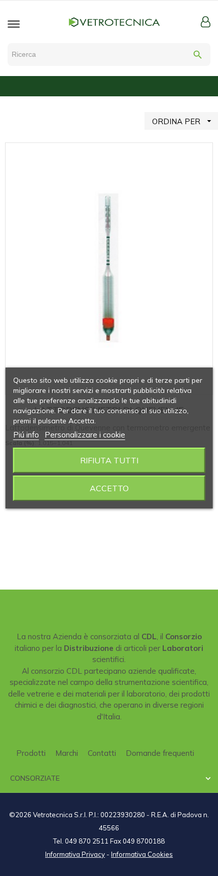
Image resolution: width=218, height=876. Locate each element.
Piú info (26, 435)
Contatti (102, 753)
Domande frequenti (160, 753)
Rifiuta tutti (109, 460)
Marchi (66, 753)
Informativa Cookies (142, 854)
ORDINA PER (183, 121)
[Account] (205, 21)
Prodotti (31, 753)
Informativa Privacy (75, 854)
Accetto (109, 488)
